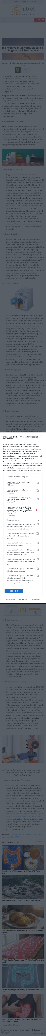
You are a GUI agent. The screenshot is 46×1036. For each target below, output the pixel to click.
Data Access (23, 599)
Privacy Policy (36, 599)
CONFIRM (14, 591)
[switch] (37, 483)
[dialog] (23, 518)
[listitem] (23, 477)
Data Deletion (10, 599)
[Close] (42, 437)
